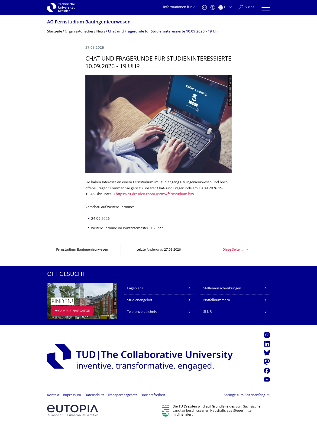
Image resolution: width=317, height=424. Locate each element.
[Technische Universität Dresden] (61, 7)
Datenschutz (94, 395)
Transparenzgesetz (122, 395)
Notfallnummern (216, 300)
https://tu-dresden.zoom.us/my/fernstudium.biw (155, 194)
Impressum (72, 395)
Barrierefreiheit (153, 395)
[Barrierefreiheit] (212, 7)
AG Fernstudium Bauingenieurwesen (89, 22)
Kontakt (53, 395)
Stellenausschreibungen (222, 288)
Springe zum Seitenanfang (244, 395)
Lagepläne (135, 288)
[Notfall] (204, 7)
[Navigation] (265, 7)
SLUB (207, 312)
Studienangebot (139, 300)
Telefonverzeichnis (142, 312)
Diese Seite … (233, 249)
